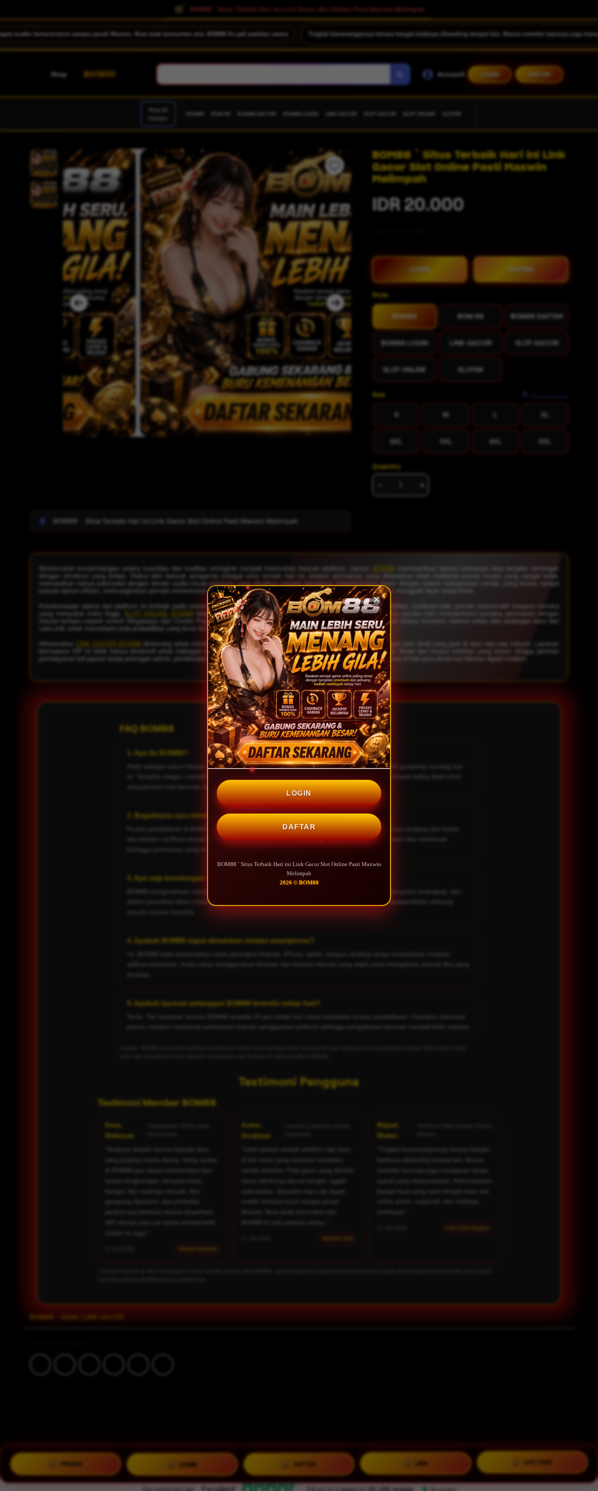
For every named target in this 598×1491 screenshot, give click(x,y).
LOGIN (299, 793)
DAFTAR (299, 827)
